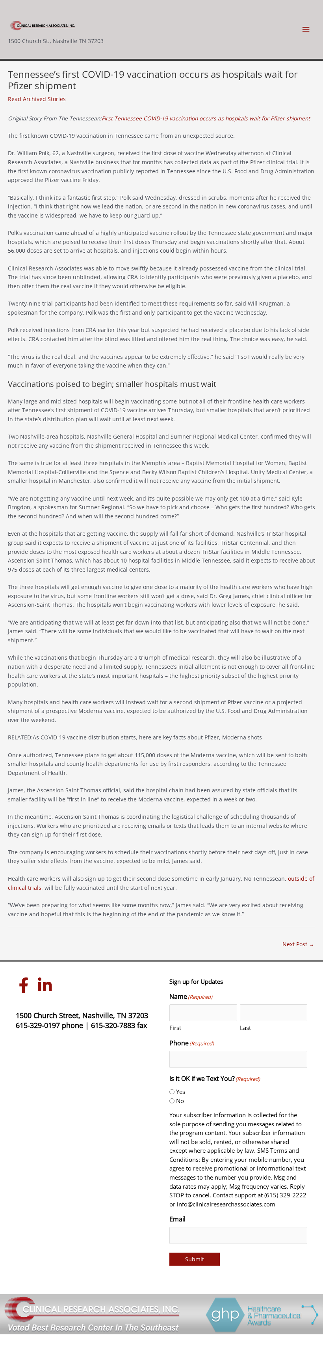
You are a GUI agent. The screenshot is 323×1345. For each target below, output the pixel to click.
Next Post (298, 944)
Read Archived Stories (37, 99)
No (180, 1101)
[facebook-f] (25, 985)
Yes (180, 1092)
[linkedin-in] (47, 985)
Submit (194, 1259)
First (175, 1028)
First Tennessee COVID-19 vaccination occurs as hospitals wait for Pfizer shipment (206, 118)
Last (245, 1028)
